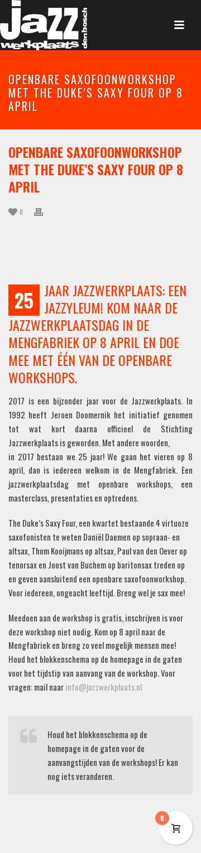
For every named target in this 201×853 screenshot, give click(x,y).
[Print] (44, 211)
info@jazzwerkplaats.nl (103, 687)
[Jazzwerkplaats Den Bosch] (43, 25)
